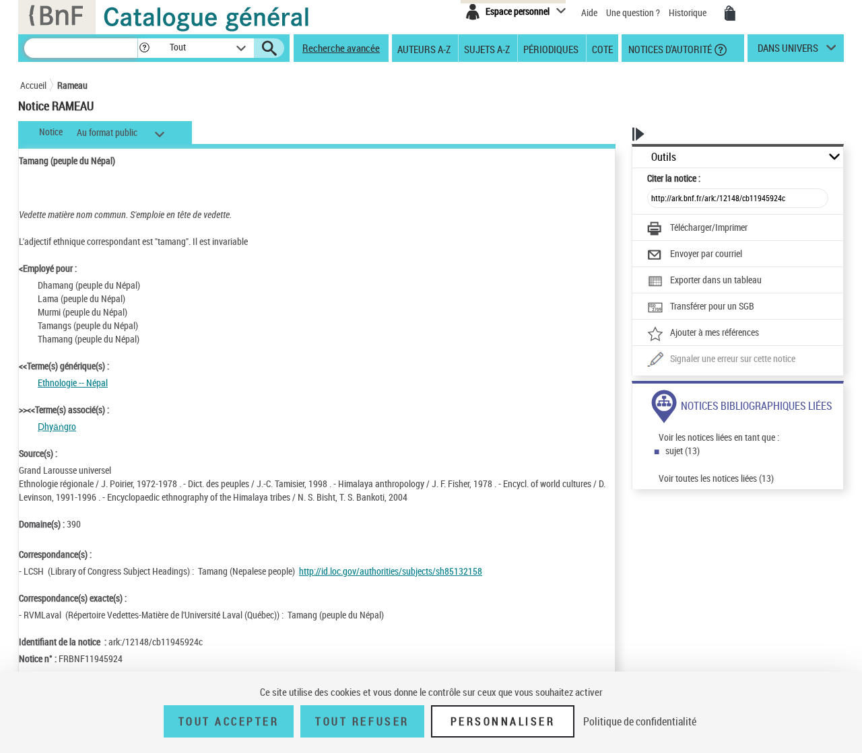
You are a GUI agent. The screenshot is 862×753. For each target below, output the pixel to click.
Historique (688, 12)
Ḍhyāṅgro (57, 426)
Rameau (72, 85)
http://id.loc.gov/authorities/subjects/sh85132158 (390, 571)
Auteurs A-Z (424, 48)
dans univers (788, 51)
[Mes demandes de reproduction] (730, 13)
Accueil (33, 85)
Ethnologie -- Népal (73, 382)
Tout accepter (228, 721)
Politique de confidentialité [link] (639, 721)
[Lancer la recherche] (269, 48)
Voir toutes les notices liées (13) (716, 478)
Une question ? (634, 12)
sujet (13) (682, 450)
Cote (602, 48)
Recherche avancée (341, 48)
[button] (144, 48)
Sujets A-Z (487, 48)
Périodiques (550, 48)
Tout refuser (362, 721)
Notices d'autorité (669, 48)
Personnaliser (503, 721)
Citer (673, 178)
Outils (663, 157)
